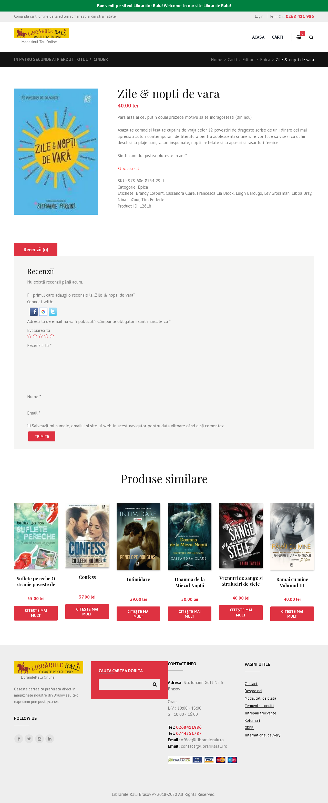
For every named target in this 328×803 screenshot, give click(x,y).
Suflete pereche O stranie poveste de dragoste (35, 585)
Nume (34, 396)
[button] (34, 310)
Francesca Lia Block (215, 193)
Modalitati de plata (260, 698)
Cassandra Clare (180, 193)
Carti (232, 59)
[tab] (35, 249)
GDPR (249, 727)
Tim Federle (152, 199)
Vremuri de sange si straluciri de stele (241, 581)
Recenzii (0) (35, 249)
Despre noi (253, 690)
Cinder (101, 59)
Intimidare (138, 579)
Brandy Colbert (150, 193)
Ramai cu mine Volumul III (292, 582)
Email (33, 413)
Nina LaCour (128, 199)
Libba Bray (301, 193)
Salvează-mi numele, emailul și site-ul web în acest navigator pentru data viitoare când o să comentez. (128, 426)
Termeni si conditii (259, 705)
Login (259, 16)
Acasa (258, 37)
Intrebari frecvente (260, 713)
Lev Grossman (277, 193)
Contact (251, 683)
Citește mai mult (36, 613)
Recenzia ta (39, 345)
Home (216, 59)
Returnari (252, 720)
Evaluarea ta (38, 330)
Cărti (277, 37)
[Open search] (311, 37)
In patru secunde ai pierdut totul (51, 59)
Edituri (248, 59)
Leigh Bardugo (249, 193)
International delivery (262, 735)
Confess (87, 577)
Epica (265, 59)
